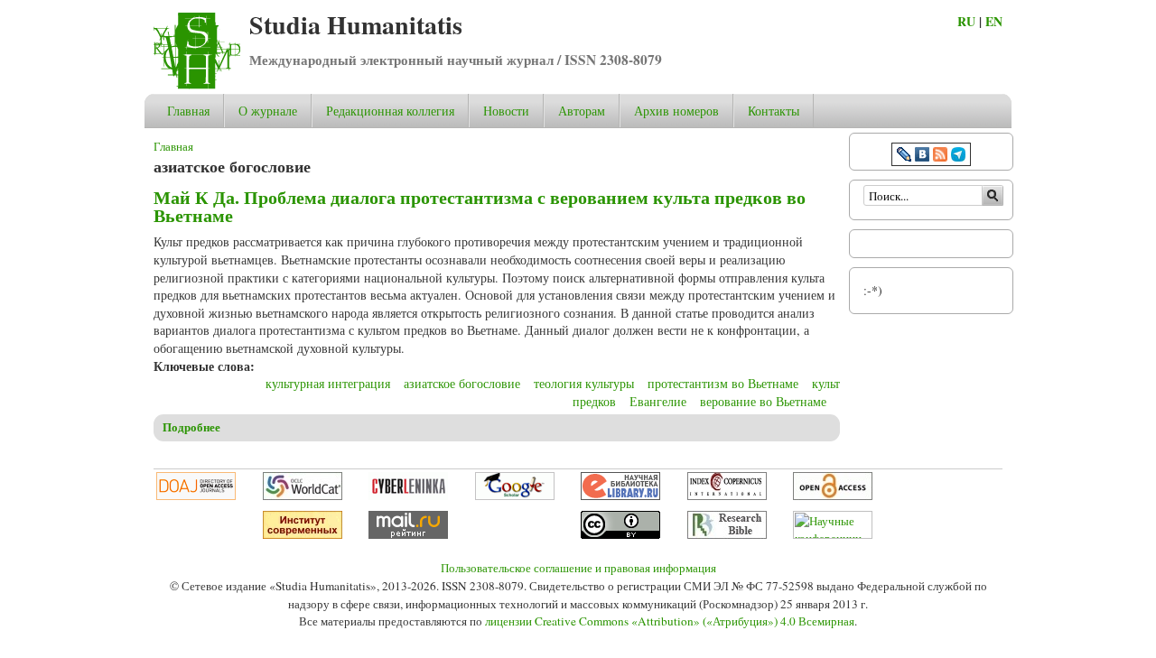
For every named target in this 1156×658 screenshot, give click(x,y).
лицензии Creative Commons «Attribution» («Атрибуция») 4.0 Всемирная (669, 621)
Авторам (581, 110)
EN (993, 21)
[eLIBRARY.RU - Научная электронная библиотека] (620, 495)
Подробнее (191, 427)
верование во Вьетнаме (763, 401)
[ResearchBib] (727, 534)
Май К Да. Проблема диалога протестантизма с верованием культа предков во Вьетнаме (480, 206)
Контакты (773, 110)
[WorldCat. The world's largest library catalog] (302, 495)
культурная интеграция (328, 383)
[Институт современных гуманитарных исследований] (302, 534)
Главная (188, 110)
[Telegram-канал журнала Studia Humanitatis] (958, 156)
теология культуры (584, 383)
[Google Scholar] (515, 495)
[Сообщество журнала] (906, 156)
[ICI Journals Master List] (727, 495)
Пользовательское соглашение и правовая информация (578, 568)
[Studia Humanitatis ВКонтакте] (922, 156)
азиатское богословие (462, 383)
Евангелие (657, 401)
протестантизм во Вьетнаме (723, 383)
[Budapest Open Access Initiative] (832, 495)
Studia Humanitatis (355, 24)
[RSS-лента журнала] (940, 156)
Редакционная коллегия (390, 110)
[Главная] (197, 84)
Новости (506, 110)
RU (966, 21)
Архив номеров (676, 110)
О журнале (267, 110)
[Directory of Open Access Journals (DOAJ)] (196, 495)
